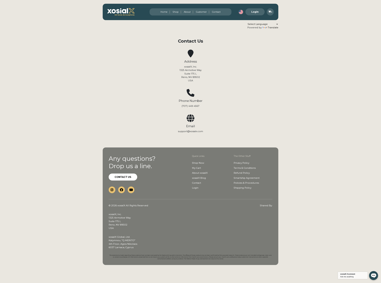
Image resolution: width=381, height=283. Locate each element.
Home (163, 12)
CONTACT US (123, 177)
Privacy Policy (241, 162)
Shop (176, 12)
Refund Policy (242, 172)
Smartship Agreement (247, 178)
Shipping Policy (242, 187)
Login (255, 11)
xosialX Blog (199, 178)
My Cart (196, 168)
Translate (273, 27)
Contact (216, 12)
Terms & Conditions (245, 168)
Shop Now (198, 162)
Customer (201, 12)
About (187, 12)
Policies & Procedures (246, 182)
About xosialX (200, 172)
